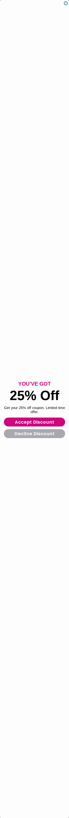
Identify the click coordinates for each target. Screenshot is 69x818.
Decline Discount (35, 434)
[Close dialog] (66, 3)
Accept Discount (34, 422)
